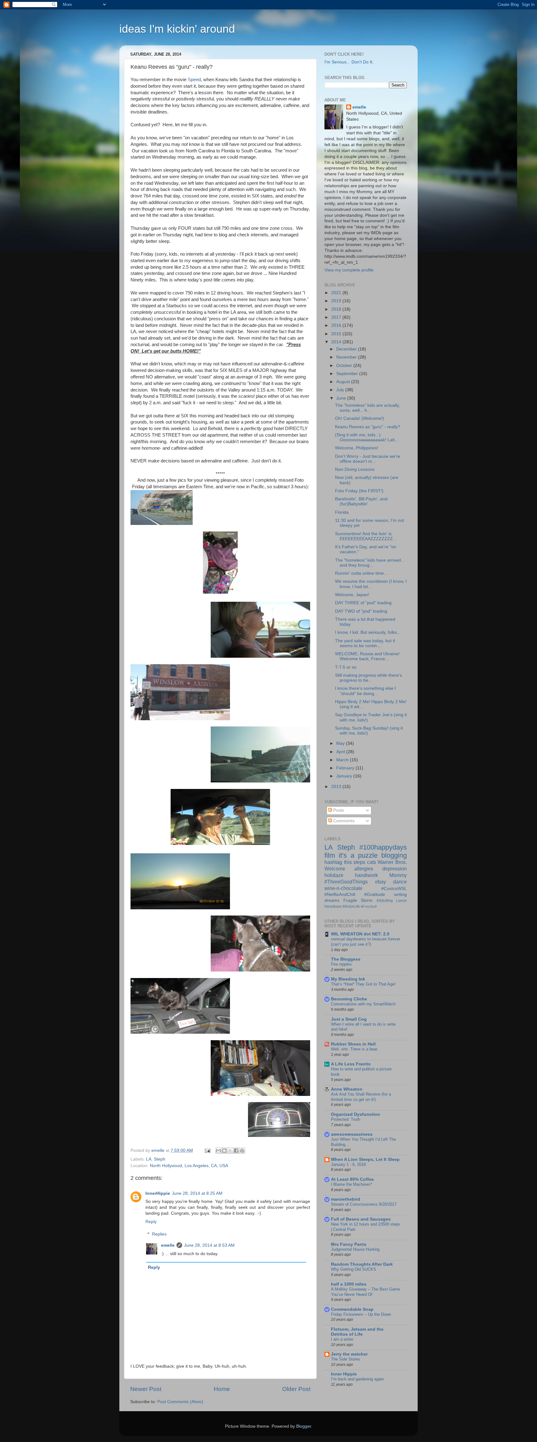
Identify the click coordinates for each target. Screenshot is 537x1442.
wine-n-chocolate (343, 888)
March (343, 760)
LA (148, 1159)
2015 (336, 334)
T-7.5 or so (345, 667)
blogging (394, 855)
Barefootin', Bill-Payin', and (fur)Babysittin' (361, 501)
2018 (336, 309)
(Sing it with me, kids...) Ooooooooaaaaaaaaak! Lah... (367, 437)
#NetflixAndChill (339, 894)
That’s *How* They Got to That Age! (363, 984)
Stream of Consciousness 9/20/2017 (364, 1204)
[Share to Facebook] (236, 1151)
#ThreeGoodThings (346, 881)
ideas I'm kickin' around (177, 28)
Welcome (334, 868)
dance (400, 881)
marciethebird (345, 1199)
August (343, 381)
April (341, 751)
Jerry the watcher (349, 1354)
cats (371, 862)
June (341, 398)
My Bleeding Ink (348, 979)
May (341, 743)
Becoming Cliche (349, 999)
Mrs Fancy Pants (348, 1244)
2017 (336, 317)
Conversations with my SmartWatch (363, 1004)
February (346, 768)
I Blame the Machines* (351, 1184)
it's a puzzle (358, 855)
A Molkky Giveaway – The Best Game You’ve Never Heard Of (365, 1292)
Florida (342, 512)
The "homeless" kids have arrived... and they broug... (370, 563)
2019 (336, 301)
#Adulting (385, 900)
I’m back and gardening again (357, 1379)
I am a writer (342, 1339)
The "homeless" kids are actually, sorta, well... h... (367, 408)
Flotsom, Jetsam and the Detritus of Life (357, 1332)
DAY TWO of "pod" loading (361, 611)
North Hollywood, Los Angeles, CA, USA (189, 1165)
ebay (380, 881)
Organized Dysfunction (355, 1114)
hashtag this (338, 862)
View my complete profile (349, 270)
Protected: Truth (345, 1119)
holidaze (333, 875)
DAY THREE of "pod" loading (363, 602)
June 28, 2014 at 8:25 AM (197, 1193)
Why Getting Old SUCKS (353, 1269)
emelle (168, 1245)
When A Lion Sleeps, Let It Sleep (365, 1159)
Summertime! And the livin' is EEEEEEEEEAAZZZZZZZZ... (366, 536)
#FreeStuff (369, 906)
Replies (159, 1234)
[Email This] (218, 1151)
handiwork (366, 875)
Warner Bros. (392, 862)
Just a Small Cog (349, 1019)
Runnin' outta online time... (361, 573)
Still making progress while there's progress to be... (368, 678)
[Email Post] (207, 1150)
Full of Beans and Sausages (361, 1219)
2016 (336, 325)
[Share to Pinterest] (242, 1151)
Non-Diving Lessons (354, 469)
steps (359, 862)
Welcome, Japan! (352, 594)
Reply (151, 1221)
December (347, 349)
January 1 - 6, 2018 (348, 1164)
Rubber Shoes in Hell (353, 1044)
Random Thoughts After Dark (362, 1264)
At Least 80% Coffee (352, 1179)
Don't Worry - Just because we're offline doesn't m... (367, 459)
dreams (331, 900)
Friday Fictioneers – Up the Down (361, 1314)
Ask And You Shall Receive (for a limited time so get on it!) (361, 1097)
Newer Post (145, 1389)
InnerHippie (157, 1193)
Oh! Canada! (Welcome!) (359, 418)
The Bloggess (345, 959)
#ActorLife (351, 906)
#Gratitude (374, 894)
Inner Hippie (344, 1374)
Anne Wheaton (346, 1089)
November (347, 357)
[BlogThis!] (224, 1151)
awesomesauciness (352, 1134)
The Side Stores (345, 1359)
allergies (363, 868)
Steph (159, 1159)
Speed (194, 79)
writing (400, 894)
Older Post (296, 1389)
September (347, 373)
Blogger (303, 1426)
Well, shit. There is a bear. (354, 1049)
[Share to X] (230, 1151)
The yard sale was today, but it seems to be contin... (365, 643)
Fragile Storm (358, 900)
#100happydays (383, 847)
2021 (336, 292)
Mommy (398, 875)
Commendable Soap (352, 1309)
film (329, 855)
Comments (343, 820)
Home (222, 1389)
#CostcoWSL (394, 888)
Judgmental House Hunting (355, 1249)
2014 (336, 342)
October (344, 365)
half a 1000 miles (348, 1284)
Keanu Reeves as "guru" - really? (367, 426)
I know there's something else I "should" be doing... (365, 691)
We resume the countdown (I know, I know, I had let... (371, 584)
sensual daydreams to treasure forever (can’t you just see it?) (365, 942)
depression (394, 868)
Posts (338, 810)
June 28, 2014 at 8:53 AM (209, 1245)
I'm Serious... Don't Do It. (349, 62)
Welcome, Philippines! (356, 448)
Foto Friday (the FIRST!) (359, 491)
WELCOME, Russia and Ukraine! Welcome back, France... (367, 656)
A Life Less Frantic (351, 1064)
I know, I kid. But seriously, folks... (368, 632)
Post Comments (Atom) (180, 1401)
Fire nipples (341, 964)
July (340, 389)
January (344, 776)
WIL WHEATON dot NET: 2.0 (360, 934)
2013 (336, 786)
